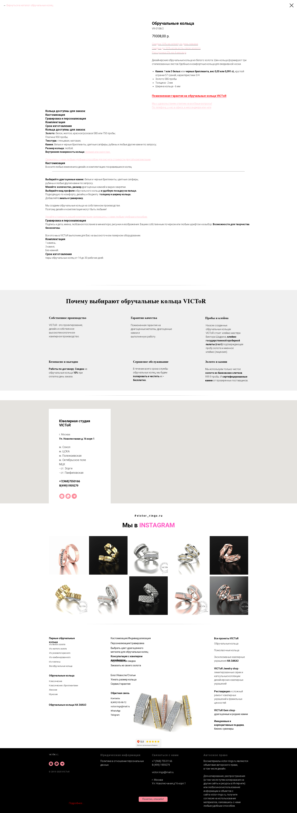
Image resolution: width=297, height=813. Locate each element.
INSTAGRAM (157, 525)
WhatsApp (115, 711)
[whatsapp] (68, 496)
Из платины (54, 662)
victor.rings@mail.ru (120, 706)
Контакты (115, 698)
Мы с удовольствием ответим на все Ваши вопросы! (182, 103)
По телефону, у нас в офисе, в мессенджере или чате (181, 107)
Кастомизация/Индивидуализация (131, 638)
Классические (55, 681)
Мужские (53, 694)
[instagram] (61, 496)
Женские (53, 690)
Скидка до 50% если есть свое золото (176, 48)
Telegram (115, 715)
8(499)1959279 (68, 485)
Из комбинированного (59, 657)
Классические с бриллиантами (63, 685)
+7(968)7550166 (69, 481)
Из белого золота (57, 644)
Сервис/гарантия (120, 683)
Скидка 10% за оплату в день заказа (175, 44)
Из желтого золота (58, 649)
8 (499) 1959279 (161, 764)
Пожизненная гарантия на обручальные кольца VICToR (189, 96)
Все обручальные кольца (60, 666)
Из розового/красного (59, 653)
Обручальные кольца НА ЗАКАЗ (67, 704)
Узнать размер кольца (123, 679)
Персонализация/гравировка (127, 643)
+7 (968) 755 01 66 (162, 761)
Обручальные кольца (61, 675)
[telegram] (74, 496)
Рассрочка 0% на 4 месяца (169, 52)
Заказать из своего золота (126, 665)
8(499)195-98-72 (118, 702)
